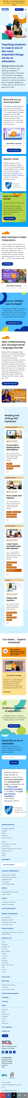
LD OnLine (5, 1065)
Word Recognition (8, 824)
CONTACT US (6, 1031)
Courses (4, 971)
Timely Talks (5, 987)
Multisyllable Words (6, 851)
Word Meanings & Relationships (9, 877)
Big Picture (5, 981)
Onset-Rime (4, 835)
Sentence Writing (6, 894)
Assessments (6, 859)
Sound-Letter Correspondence (9, 844)
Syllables (4, 833)
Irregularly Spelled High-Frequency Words (12, 848)
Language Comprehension (10, 871)
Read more (6, 692)
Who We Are (5, 1009)
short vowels (12, 112)
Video (3, 967)
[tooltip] (3, 1095)
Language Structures (11, 427)
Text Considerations (6, 917)
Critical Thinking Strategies (8, 884)
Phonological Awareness (8, 828)
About (4, 1005)
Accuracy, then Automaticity (8, 902)
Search (18, 9)
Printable (4, 958)
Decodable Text (5, 946)
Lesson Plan (5, 955)
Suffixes (4, 855)
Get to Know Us (14, 726)
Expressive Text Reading (7, 904)
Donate (5, 1035)
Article (3, 942)
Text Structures (5, 881)
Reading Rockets (7, 1060)
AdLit (3, 1067)
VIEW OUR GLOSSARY (8, 864)
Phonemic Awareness (7, 837)
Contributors (5, 1016)
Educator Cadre (5, 1014)
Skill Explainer (5, 962)
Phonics (4, 841)
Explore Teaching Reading (10, 993)
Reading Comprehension (10, 913)
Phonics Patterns (10, 477)
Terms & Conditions (6, 1082)
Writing (4, 888)
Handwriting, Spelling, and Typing (10, 892)
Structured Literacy (9, 908)
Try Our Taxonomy (14, 150)
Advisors (4, 1011)
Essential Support (8, 928)
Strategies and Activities (7, 919)
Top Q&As (5, 1001)
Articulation (4, 830)
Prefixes (8, 580)
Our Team (4, 1018)
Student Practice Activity (8, 965)
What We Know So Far (14, 323)
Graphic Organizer (6, 951)
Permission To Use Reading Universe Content (11, 1084)
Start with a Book (7, 1063)
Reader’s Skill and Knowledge (9, 922)
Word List (4, 969)
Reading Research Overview (8, 984)
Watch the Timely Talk (10, 383)
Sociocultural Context (7, 924)
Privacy (3, 1087)
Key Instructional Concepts (8, 989)
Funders (4, 1020)
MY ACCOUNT (6, 977)
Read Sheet (4, 960)
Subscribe (14, 762)
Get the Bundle (9, 218)
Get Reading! (7, 264)
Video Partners (5, 1023)
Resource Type (6, 938)
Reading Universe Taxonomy (15, 106)
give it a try (11, 124)
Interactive (4, 953)
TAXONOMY (5, 997)
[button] (14, 134)
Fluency (4, 898)
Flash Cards (4, 949)
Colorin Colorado (7, 1061)
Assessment (4, 944)
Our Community (7, 1027)
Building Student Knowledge (9, 874)
